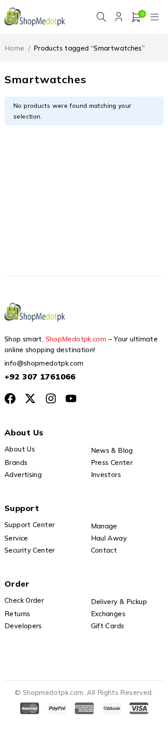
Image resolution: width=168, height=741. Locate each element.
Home (14, 48)
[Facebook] (10, 398)
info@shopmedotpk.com (44, 363)
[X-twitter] (30, 398)
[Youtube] (71, 398)
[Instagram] (50, 398)
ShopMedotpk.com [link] (76, 339)
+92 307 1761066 (40, 376)
